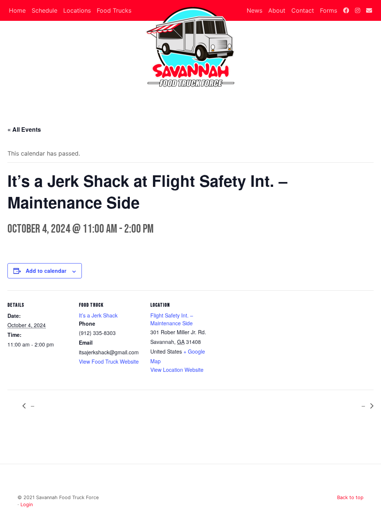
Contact (302, 10)
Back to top (350, 497)
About (276, 10)
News (254, 10)
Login (26, 504)
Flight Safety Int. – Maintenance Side (171, 319)
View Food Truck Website (109, 361)
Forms (328, 10)
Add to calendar (46, 270)
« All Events (24, 129)
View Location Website (177, 369)
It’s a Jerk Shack (98, 315)
